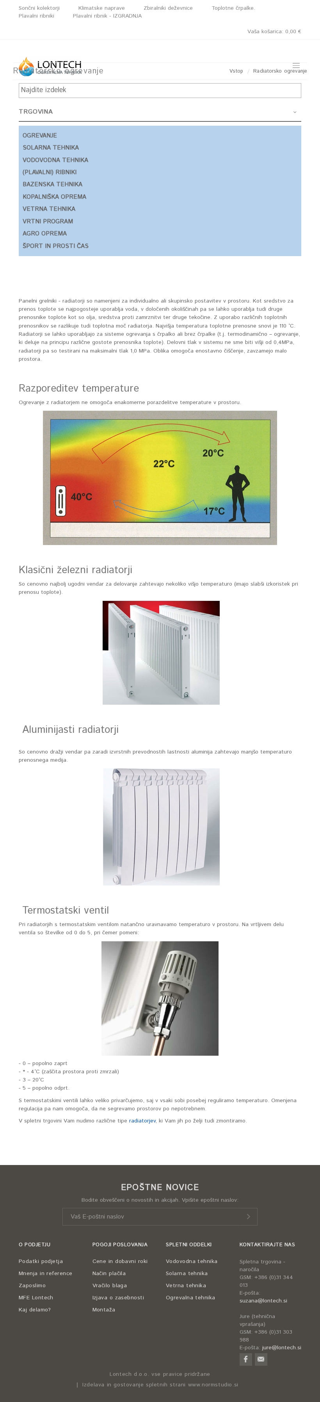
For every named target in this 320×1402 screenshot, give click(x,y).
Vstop (236, 71)
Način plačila (109, 1273)
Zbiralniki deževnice (168, 8)
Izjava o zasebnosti (118, 1298)
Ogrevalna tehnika (190, 1298)
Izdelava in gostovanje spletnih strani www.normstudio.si (160, 1385)
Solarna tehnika (187, 1273)
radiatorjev (142, 1121)
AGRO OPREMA (45, 234)
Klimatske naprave (101, 8)
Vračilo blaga (109, 1286)
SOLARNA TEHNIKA (51, 148)
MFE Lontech (36, 1298)
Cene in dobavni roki (120, 1261)
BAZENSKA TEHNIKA (52, 184)
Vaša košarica (274, 32)
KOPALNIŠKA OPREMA (54, 197)
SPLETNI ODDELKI (189, 1245)
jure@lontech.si (281, 1348)
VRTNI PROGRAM (48, 221)
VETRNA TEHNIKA (49, 209)
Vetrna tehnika (186, 1286)
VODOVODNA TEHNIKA (55, 160)
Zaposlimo (32, 1286)
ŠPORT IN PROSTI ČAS (56, 246)
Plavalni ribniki (36, 16)
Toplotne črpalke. (233, 8)
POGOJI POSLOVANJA (120, 1245)
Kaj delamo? (35, 1310)
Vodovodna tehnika (192, 1261)
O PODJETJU (34, 1245)
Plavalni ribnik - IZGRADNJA (107, 16)
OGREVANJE (40, 136)
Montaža (104, 1310)
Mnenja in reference (46, 1273)
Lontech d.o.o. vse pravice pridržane (160, 1374)
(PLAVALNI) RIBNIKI (49, 172)
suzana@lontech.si (263, 1301)
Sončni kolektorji (39, 8)
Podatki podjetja (41, 1261)
